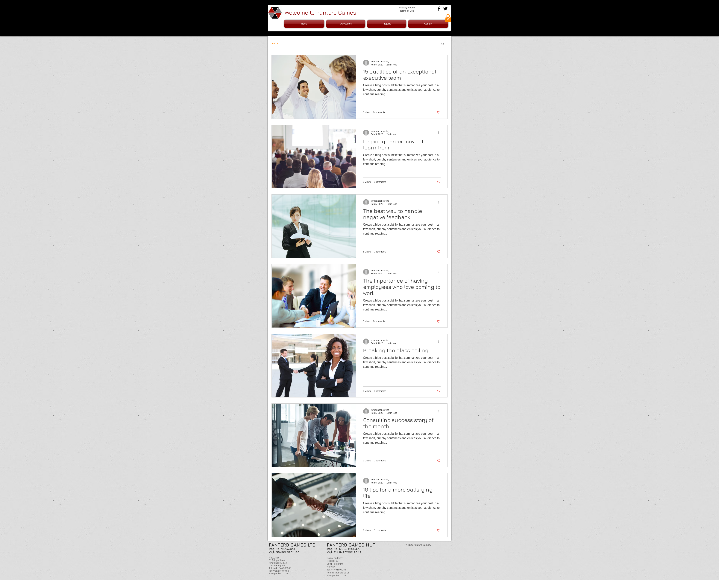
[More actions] (440, 63)
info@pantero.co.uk (279, 571)
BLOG (274, 43)
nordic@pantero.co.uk (338, 572)
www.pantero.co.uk (278, 573)
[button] (448, 18)
